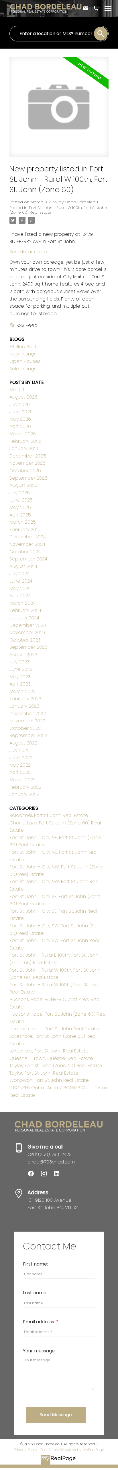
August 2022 (23, 743)
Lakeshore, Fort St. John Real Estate (48, 1051)
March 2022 (22, 779)
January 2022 (24, 794)
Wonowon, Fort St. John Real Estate (49, 1080)
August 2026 (23, 397)
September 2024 (28, 559)
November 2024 (27, 544)
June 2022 (20, 757)
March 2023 (22, 691)
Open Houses (24, 361)
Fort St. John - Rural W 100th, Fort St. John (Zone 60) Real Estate (58, 210)
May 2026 (20, 419)
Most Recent (23, 389)
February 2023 (25, 698)
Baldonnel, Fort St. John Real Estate (48, 815)
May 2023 (20, 676)
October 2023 (25, 640)
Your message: (39, 1351)
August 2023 (23, 654)
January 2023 (24, 706)
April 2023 (20, 684)
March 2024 (22, 603)
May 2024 (20, 588)
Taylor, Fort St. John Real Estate (43, 1073)
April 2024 (20, 595)
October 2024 (25, 551)
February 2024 (25, 610)
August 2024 (23, 566)
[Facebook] (33, 1175)
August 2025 (23, 485)
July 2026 (19, 404)
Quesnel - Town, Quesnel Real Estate (51, 1058)
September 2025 (28, 478)
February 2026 (25, 441)
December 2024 (27, 536)
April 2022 (20, 772)
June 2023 (20, 669)
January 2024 (24, 618)
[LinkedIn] (59, 1175)
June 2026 (21, 411)
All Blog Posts (24, 346)
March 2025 (22, 522)
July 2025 (19, 492)
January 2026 (24, 448)
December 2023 (27, 625)
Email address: (39, 1321)
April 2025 (20, 515)
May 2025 (20, 507)
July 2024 (19, 573)
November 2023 (27, 632)
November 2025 (27, 463)
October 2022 (25, 728)
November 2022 (27, 720)
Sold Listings (22, 368)
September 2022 (28, 735)
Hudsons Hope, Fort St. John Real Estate (54, 1028)
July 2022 (19, 750)
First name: (35, 1264)
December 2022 (27, 713)
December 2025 (27, 456)
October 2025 (25, 470)
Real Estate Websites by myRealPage (72, 1449)
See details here (28, 251)
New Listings (22, 354)
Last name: (35, 1292)
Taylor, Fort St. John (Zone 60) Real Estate (55, 1065)
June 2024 (20, 581)
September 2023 (28, 647)
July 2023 (19, 662)
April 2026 (20, 426)
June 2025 (21, 500)
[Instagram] (46, 1175)
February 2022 (25, 787)
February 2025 (25, 529)
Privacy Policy (25, 1449)
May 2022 (20, 765)
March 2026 (22, 433)
